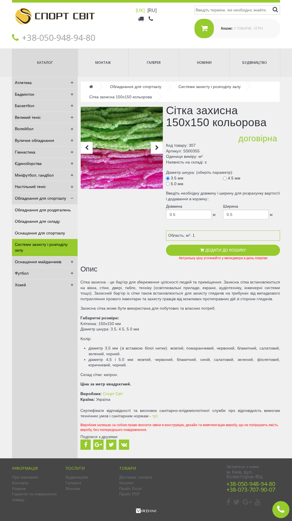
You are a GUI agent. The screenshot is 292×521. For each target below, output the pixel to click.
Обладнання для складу (37, 221)
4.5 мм (233, 178)
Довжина (174, 206)
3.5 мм (176, 178)
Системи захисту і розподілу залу (41, 247)
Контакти (20, 483)
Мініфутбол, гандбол (34, 175)
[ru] (152, 10)
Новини (204, 62)
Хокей (20, 285)
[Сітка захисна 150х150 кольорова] (122, 148)
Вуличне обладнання (34, 140)
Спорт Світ (113, 393)
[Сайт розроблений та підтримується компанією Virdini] (146, 511)
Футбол (22, 273)
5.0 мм (176, 183)
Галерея (154, 62)
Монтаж (103, 62)
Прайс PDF (129, 494)
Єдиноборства (28, 163)
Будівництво (254, 62)
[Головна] (55, 28)
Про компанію (25, 477)
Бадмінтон (24, 94)
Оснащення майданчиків (38, 262)
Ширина (230, 206)
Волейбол (24, 128)
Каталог (45, 62)
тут (154, 416)
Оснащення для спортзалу (40, 233)
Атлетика (23, 82)
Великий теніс (28, 117)
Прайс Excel (130, 488)
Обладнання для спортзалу (40, 198)
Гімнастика (25, 152)
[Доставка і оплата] (141, 18)
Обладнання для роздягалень (43, 210)
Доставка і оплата (135, 477)
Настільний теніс (30, 186)
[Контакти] (151, 18)
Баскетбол (24, 105)
